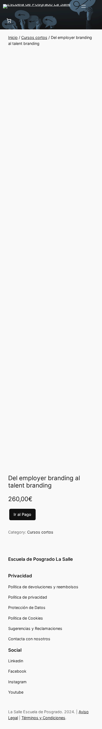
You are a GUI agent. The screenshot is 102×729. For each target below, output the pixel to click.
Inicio (13, 37)
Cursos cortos (34, 37)
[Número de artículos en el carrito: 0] (8, 20)
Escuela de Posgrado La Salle (40, 559)
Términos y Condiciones (43, 717)
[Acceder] (96, 6)
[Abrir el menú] (83, 6)
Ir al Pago (22, 514)
